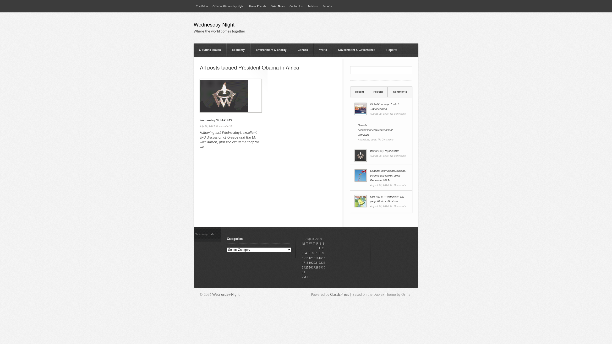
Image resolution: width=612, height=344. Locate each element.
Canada (303, 50)
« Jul (305, 277)
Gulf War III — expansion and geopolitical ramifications (387, 199)
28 (317, 267)
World (323, 50)
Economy (238, 50)
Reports (327, 6)
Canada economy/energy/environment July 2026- (375, 129)
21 (317, 262)
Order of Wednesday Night (228, 6)
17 (303, 262)
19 (310, 262)
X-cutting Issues (210, 50)
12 (310, 258)
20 (313, 262)
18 (307, 262)
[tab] (359, 91)
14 (317, 258)
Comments (400, 91)
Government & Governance (356, 50)
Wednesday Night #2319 (384, 151)
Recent (359, 91)
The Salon (202, 6)
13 (313, 258)
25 (307, 267)
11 (307, 258)
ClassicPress (339, 295)
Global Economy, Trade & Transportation (384, 106)
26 (310, 267)
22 (320, 262)
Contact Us (296, 6)
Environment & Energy (271, 50)
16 (323, 258)
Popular (378, 91)
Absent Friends (257, 6)
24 (303, 267)
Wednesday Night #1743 (216, 120)
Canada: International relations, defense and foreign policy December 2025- (388, 175)
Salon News (278, 6)
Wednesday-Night (214, 25)
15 (320, 258)
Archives (312, 6)
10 (303, 258)
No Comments (398, 113)
